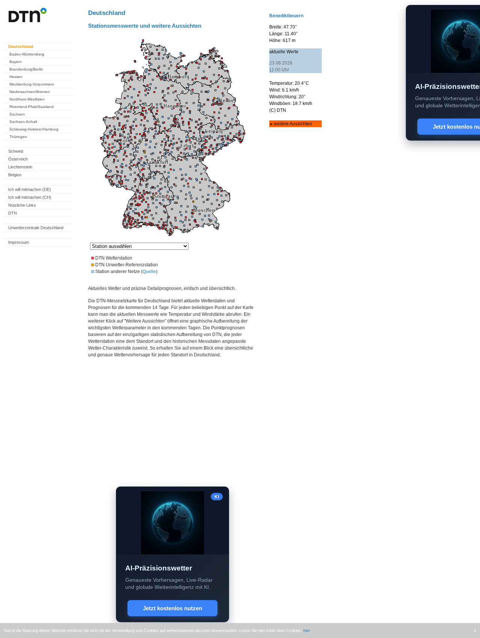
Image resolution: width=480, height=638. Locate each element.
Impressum (18, 242)
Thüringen (18, 137)
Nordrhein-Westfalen (27, 99)
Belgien (14, 175)
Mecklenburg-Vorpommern (31, 84)
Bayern (15, 62)
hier (306, 630)
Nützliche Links (22, 205)
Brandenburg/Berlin (26, 69)
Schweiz (16, 151)
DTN (12, 213)
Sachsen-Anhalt (23, 122)
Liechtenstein (20, 167)
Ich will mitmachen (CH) (29, 197)
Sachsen (17, 114)
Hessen (15, 77)
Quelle (149, 271)
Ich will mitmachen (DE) (29, 189)
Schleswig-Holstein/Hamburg (33, 129)
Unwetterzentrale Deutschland (35, 227)
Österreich (18, 159)
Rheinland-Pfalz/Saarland (31, 107)
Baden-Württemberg (26, 54)
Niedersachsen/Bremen (29, 92)
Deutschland (20, 46)
